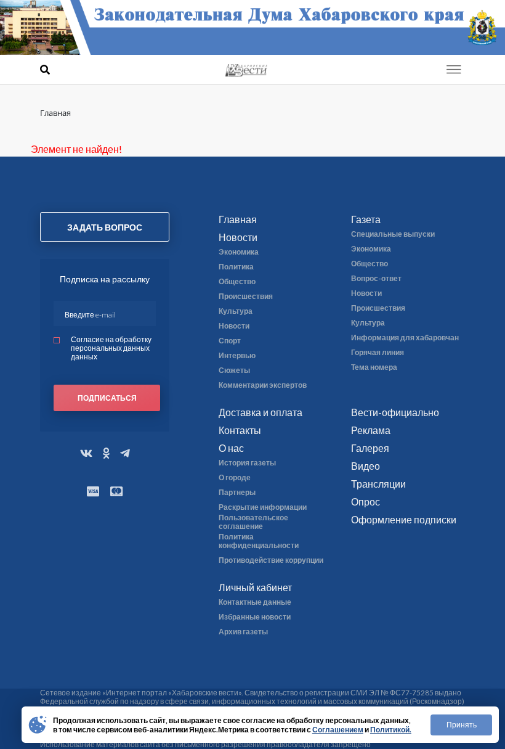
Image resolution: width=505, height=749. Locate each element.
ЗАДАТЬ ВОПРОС (104, 227)
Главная (238, 219)
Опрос (365, 501)
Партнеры (237, 492)
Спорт (230, 341)
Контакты (240, 430)
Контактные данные (255, 602)
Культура (235, 311)
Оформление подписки (403, 519)
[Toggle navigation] (454, 69)
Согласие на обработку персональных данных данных (111, 348)
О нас (231, 448)
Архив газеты (243, 632)
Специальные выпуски (393, 234)
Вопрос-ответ (376, 278)
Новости (238, 237)
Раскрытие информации (263, 507)
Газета (366, 219)
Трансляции (378, 483)
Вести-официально (395, 412)
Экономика (239, 252)
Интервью (237, 355)
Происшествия (246, 296)
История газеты (247, 463)
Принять (461, 724)
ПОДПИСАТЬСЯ (107, 398)
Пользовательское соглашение (253, 522)
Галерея (370, 448)
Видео (365, 466)
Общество (237, 281)
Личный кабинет (255, 587)
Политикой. (390, 729)
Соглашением (337, 729)
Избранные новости (255, 617)
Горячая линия (377, 352)
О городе (235, 477)
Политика (236, 267)
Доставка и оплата (260, 412)
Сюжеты (234, 370)
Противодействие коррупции (271, 560)
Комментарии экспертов (263, 385)
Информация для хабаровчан (405, 338)
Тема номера (374, 367)
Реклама (370, 430)
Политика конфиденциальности (259, 541)
